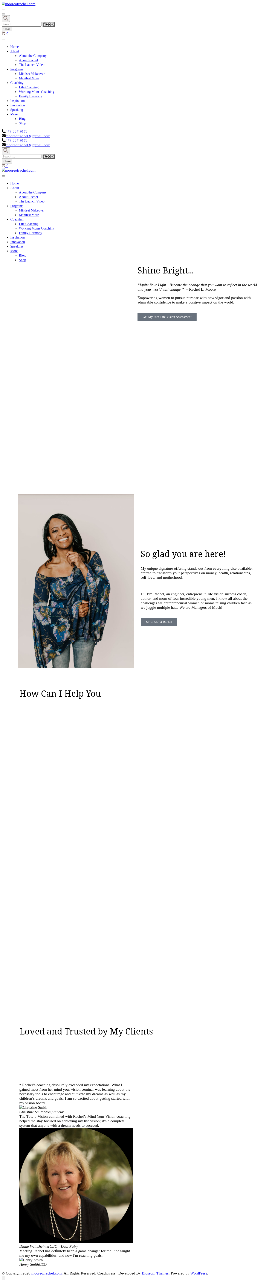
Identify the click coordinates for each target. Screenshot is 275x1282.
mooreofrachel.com (46, 1273)
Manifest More (29, 78)
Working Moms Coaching (36, 92)
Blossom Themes (155, 1273)
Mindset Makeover (31, 74)
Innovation (17, 105)
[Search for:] (22, 24)
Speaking (16, 110)
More (14, 114)
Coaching (16, 83)
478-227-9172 (17, 131)
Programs (16, 69)
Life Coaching (28, 87)
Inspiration (17, 101)
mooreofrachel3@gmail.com (28, 136)
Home (14, 46)
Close (7, 29)
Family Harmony (30, 96)
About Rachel (28, 60)
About (14, 51)
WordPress (198, 1273)
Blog (22, 119)
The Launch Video (31, 64)
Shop (22, 123)
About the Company (33, 55)
